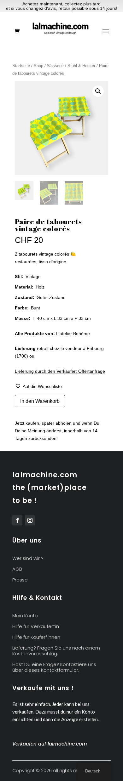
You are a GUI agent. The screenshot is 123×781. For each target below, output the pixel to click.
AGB (17, 569)
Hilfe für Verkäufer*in (35, 627)
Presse (20, 580)
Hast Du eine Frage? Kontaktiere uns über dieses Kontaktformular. (54, 667)
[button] (98, 91)
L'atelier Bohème (73, 333)
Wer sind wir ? (28, 559)
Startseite (21, 65)
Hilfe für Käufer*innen (36, 637)
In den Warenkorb (40, 401)
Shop (38, 65)
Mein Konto (25, 616)
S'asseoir (55, 65)
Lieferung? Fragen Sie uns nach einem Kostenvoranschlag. (56, 651)
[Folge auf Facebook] (17, 520)
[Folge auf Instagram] (30, 520)
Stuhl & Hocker (81, 65)
